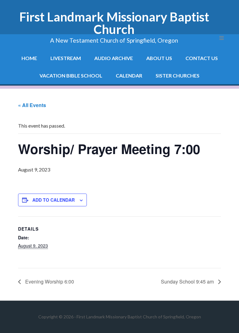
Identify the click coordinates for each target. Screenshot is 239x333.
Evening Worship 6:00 (49, 281)
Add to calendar (53, 200)
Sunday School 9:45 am (188, 281)
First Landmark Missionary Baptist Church (114, 23)
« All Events (32, 105)
